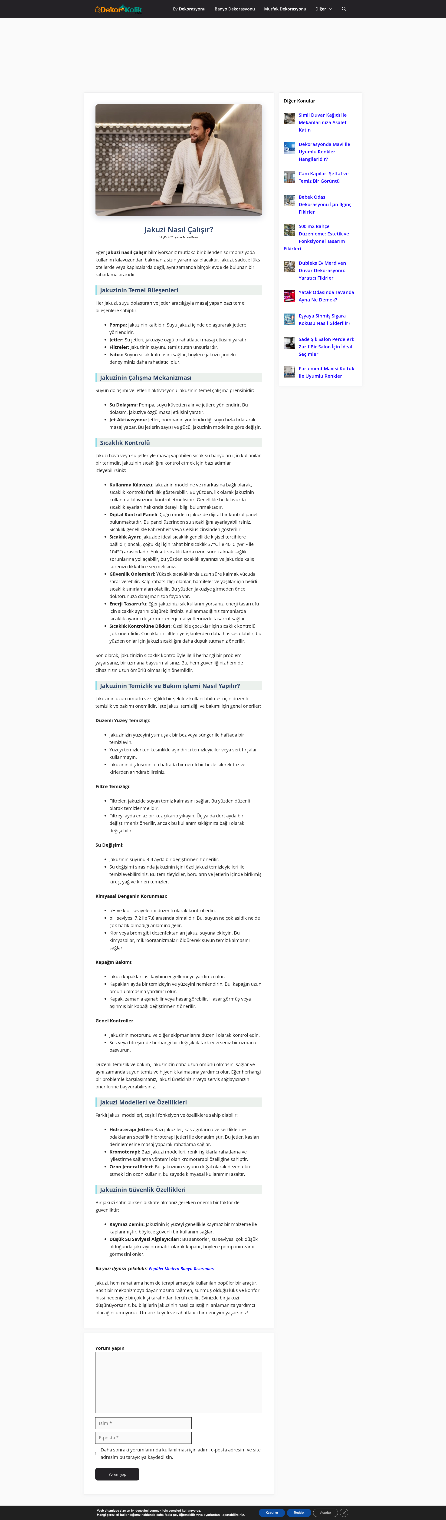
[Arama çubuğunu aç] (344, 9)
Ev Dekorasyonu (189, 9)
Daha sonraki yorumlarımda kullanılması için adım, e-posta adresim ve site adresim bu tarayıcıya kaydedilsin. (181, 1453)
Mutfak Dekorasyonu (285, 9)
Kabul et (272, 1512)
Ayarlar (325, 1512)
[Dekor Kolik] (119, 9)
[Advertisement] (223, 53)
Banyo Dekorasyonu (235, 9)
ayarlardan (212, 1515)
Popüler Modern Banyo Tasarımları (181, 1268)
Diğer (320, 9)
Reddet (299, 1512)
